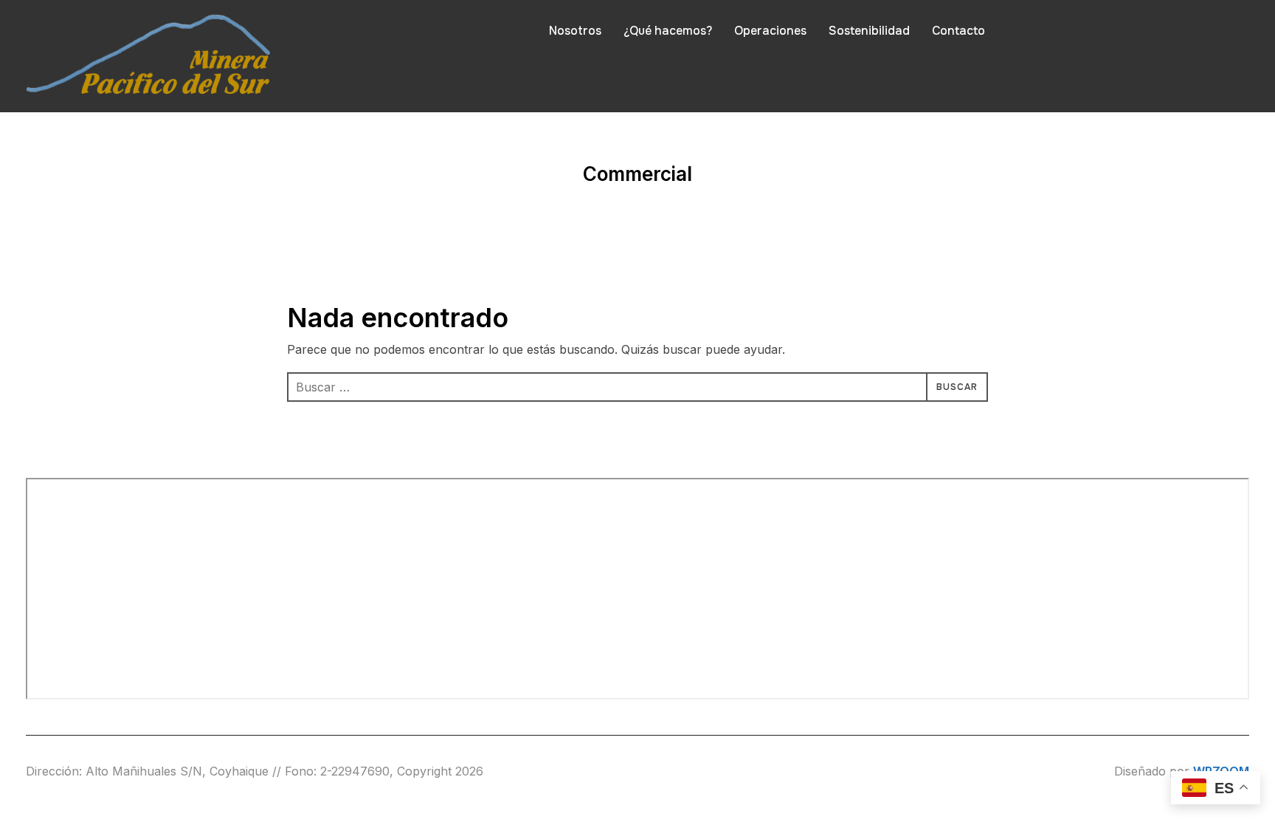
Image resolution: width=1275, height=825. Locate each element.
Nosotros (575, 30)
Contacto (958, 30)
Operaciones (770, 30)
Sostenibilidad (869, 30)
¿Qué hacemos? (667, 30)
